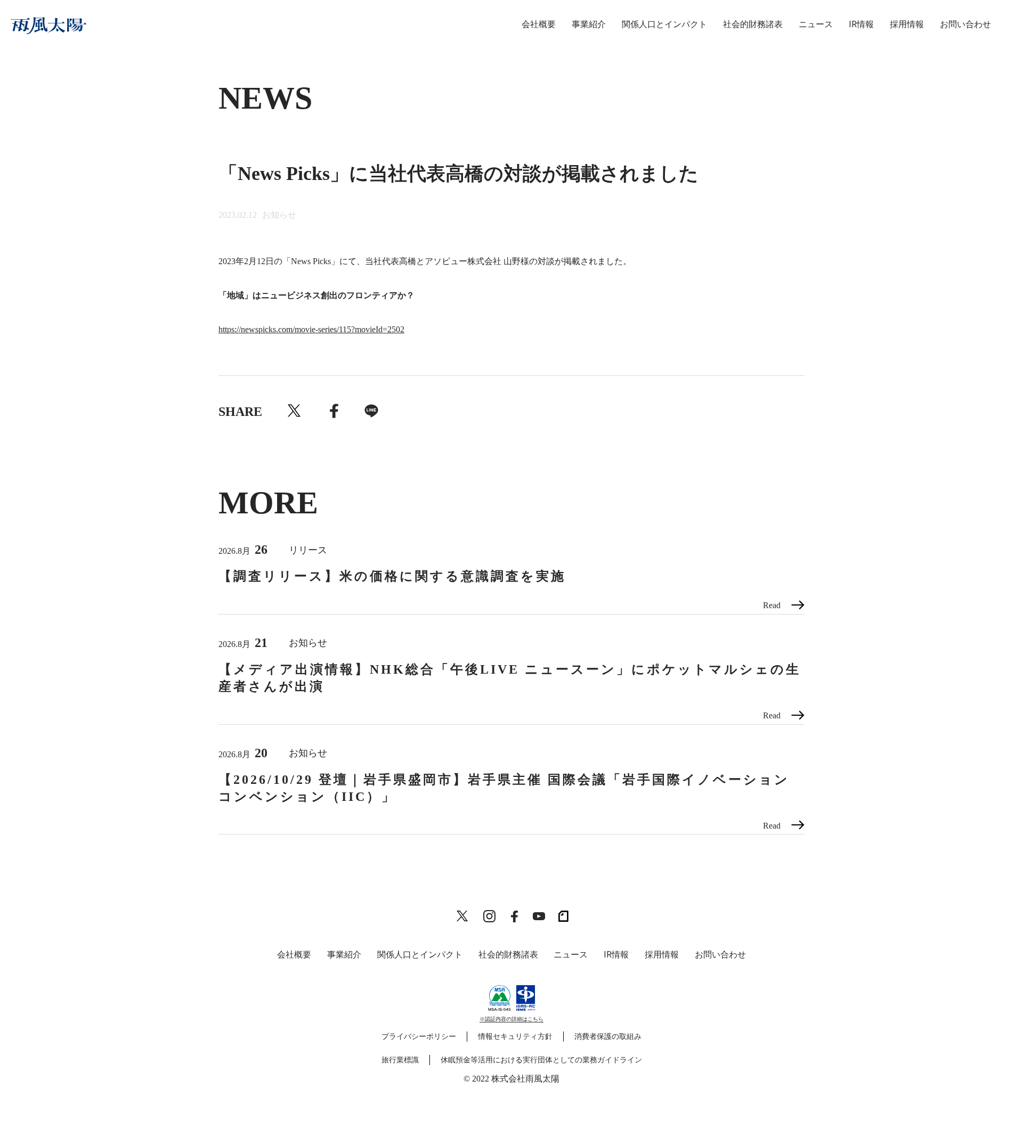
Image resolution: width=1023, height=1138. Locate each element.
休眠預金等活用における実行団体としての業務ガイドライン (541, 1060)
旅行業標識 (400, 1060)
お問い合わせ (965, 24)
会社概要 (539, 24)
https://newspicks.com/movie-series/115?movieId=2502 (311, 329)
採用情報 (907, 24)
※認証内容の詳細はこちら (511, 1019)
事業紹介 (589, 24)
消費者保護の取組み (608, 1037)
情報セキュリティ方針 (515, 1037)
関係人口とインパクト (664, 24)
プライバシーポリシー (418, 1037)
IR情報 (861, 24)
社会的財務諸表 (753, 24)
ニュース (816, 24)
